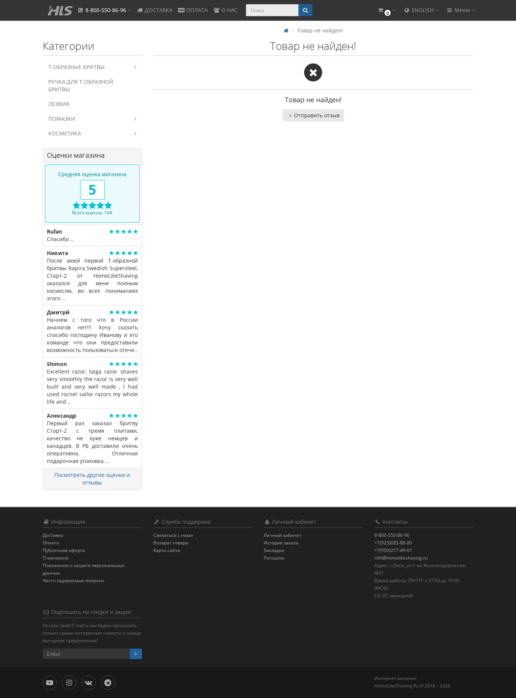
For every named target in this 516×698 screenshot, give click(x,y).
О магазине (56, 558)
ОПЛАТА (196, 10)
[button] (386, 10)
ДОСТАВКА (158, 10)
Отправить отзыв (317, 115)
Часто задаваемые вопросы (73, 580)
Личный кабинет (282, 535)
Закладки (274, 550)
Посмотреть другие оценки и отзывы (92, 478)
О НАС (229, 10)
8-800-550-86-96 (391, 535)
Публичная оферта (64, 550)
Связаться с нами (173, 535)
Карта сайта (166, 550)
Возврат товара (170, 543)
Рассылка (274, 558)
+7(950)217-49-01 (393, 550)
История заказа (281, 543)
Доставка (53, 535)
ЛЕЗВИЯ (58, 104)
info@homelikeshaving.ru (401, 558)
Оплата (51, 543)
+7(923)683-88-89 (393, 543)
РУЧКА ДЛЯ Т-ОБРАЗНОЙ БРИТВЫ (80, 85)
